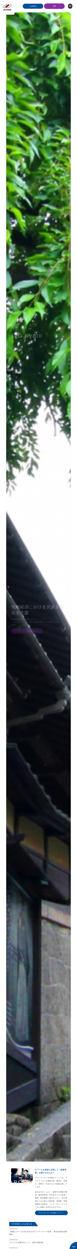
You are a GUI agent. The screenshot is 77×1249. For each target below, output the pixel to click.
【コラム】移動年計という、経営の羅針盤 (26, 1242)
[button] (70, 6)
